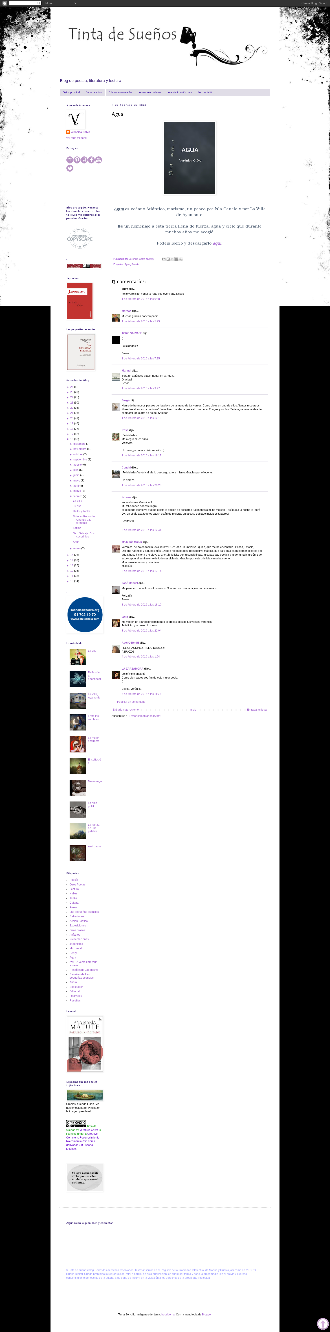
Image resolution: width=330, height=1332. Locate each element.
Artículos (75, 934)
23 (72, 402)
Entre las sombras (93, 717)
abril (76, 485)
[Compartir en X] (172, 259)
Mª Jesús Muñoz (132, 542)
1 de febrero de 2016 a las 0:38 (141, 299)
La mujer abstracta (93, 739)
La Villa (77, 500)
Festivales (76, 995)
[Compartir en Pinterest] (181, 259)
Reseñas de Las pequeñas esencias (82, 976)
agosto (77, 464)
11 (72, 576)
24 (72, 397)
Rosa (125, 430)
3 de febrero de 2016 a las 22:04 (141, 630)
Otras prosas (77, 930)
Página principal (71, 92)
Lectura (74, 889)
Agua (127, 264)
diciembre (79, 443)
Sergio (126, 400)
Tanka (73, 898)
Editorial (75, 991)
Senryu (74, 953)
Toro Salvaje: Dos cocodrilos (84, 535)
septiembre (80, 459)
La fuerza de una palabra (93, 828)
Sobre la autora (94, 92)
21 (72, 413)
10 (72, 581)
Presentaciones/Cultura (179, 92)
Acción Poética (79, 921)
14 (72, 560)
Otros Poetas (77, 884)
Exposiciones (78, 925)
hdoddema (168, 1314)
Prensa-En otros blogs (149, 92)
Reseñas (75, 1000)
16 (72, 439)
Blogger (206, 1314)
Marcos (126, 311)
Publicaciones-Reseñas (120, 92)
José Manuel (130, 583)
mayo (77, 480)
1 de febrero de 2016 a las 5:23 (141, 321)
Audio (73, 982)
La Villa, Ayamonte (94, 696)
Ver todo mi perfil (76, 138)
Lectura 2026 (205, 92)
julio (76, 470)
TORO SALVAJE (132, 333)
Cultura (74, 902)
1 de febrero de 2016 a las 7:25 (141, 358)
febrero (78, 496)
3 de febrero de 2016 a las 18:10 (141, 604)
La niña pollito (92, 804)
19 (72, 423)
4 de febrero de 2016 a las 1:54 (141, 656)
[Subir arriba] (323, 1324)
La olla (92, 650)
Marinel (126, 370)
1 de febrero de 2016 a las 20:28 (141, 485)
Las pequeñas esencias (84, 911)
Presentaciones (79, 939)
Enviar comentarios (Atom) (145, 716)
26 (72, 387)
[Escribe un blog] (168, 259)
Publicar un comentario (131, 701)
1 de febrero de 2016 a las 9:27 (141, 388)
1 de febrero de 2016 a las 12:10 (141, 418)
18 (72, 428)
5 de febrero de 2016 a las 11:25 (141, 694)
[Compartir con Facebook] (176, 259)
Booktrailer (76, 986)
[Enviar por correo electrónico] (164, 259)
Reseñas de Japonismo (84, 969)
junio (76, 475)
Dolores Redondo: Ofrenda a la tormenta (84, 519)
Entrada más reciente (126, 709)
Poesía (135, 264)
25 (72, 392)
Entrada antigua (257, 709)
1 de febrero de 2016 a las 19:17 (141, 455)
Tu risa (77, 506)
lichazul (126, 497)
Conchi (126, 467)
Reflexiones (77, 916)
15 (72, 554)
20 (72, 418)
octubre (78, 454)
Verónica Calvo (80, 132)
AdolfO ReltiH (130, 642)
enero (77, 548)
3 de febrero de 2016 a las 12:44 (141, 530)
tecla (125, 616)
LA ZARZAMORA (132, 668)
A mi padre (94, 846)
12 (72, 570)
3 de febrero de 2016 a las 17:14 (141, 571)
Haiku (73, 893)
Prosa (73, 907)
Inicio (193, 709)
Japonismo (76, 943)
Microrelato (76, 948)
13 (72, 565)
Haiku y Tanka (81, 511)
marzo (77, 490)
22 (72, 407)
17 (72, 434)
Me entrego (95, 781)
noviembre (80, 449)
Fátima (77, 528)
